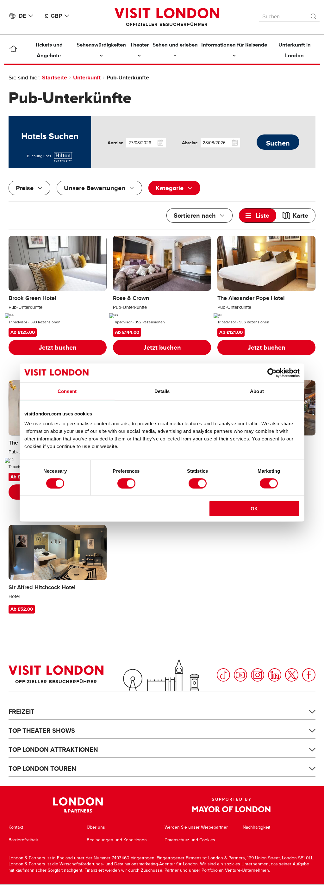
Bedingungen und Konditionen (117, 840)
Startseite (54, 77)
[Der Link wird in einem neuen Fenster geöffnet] (62, 156)
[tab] (257, 215)
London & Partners (78, 805)
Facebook (308, 675)
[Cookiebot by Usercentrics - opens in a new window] (272, 372)
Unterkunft (87, 77)
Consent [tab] (67, 391)
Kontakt (16, 827)
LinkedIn (274, 675)
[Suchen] (314, 15)
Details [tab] (162, 391)
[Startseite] (13, 50)
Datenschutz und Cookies (190, 840)
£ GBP (53, 16)
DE (22, 16)
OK (254, 508)
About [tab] (257, 391)
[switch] (126, 483)
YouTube (240, 675)
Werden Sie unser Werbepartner (196, 827)
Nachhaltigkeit (256, 827)
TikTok (223, 675)
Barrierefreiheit (23, 840)
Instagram (257, 675)
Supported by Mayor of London (231, 805)
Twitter (291, 675)
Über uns (96, 827)
